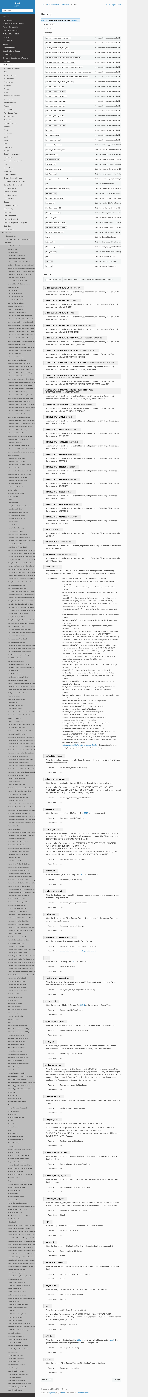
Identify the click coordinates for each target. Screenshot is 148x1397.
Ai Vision (7, 89)
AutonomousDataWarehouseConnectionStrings (21, 347)
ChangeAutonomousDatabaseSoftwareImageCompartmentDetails (21, 550)
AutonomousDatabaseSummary (17, 430)
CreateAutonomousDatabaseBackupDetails (21, 753)
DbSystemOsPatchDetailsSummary (18, 1158)
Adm (5, 72)
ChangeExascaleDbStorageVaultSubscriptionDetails (21, 610)
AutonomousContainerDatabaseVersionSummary (21, 341)
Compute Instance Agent (13, 185)
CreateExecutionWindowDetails (17, 908)
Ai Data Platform (10, 75)
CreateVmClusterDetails (15, 997)
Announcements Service (12, 96)
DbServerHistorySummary (15, 1136)
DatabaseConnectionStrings (16, 1041)
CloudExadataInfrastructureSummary (19, 664)
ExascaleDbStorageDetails (15, 1336)
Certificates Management (13, 161)
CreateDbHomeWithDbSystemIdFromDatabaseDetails (21, 883)
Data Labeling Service (11, 219)
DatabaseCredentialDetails (16, 1044)
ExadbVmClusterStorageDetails (17, 1314)
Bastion (6, 137)
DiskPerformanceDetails (15, 1212)
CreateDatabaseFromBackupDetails (18, 842)
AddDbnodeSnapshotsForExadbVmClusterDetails (21, 265)
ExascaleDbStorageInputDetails (17, 1339)
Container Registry (10, 195)
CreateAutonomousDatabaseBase (18, 756)
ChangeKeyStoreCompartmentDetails (19, 613)
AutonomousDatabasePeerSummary (19, 414)
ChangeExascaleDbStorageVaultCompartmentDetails (21, 607)
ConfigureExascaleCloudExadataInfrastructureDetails (21, 686)
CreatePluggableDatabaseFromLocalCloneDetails (21, 956)
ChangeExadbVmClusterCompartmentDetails (21, 601)
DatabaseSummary (13, 1067)
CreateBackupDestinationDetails (17, 778)
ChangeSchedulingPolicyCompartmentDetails (21, 623)
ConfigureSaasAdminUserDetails (17, 693)
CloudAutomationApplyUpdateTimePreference (21, 632)
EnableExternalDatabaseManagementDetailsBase (21, 1238)
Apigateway (8, 106)
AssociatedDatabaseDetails (16, 296)
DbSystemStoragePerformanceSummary (20, 1174)
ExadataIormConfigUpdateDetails (18, 1304)
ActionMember (12, 249)
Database (7, 233)
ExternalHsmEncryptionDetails (17, 1387)
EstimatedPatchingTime (15, 1279)
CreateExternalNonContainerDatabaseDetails (21, 927)
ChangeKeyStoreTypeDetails (16, 616)
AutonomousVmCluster (15, 468)
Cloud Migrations (10, 175)
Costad (6, 202)
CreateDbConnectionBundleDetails (18, 854)
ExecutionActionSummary (16, 1358)
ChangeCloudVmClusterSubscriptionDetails (21, 582)
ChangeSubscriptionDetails (16, 626)
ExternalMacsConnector (15, 1390)
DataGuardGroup (13, 1013)
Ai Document (9, 79)
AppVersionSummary (14, 287)
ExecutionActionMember (15, 1355)
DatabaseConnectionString (16, 1035)
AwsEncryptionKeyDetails (15, 487)
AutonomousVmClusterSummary (18, 477)
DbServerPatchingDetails (15, 1139)
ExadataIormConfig (13, 1301)
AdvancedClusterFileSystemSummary (19, 284)
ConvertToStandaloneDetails (16, 727)
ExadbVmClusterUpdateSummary (18, 1330)
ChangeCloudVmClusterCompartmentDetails (21, 578)
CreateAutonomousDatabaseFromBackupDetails (21, 765)
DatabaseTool (12, 1070)
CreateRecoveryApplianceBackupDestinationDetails (21, 971)
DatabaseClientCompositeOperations (18, 239)
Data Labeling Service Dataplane (15, 223)
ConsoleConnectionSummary (17, 699)
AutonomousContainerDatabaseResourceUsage (21, 334)
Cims (6, 164)
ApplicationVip (12, 290)
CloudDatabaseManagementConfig (18, 655)
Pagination (6, 61)
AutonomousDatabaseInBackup (17, 391)
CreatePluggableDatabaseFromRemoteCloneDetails (21, 962)
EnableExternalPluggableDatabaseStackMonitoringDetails (21, 1263)
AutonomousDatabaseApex (16, 357)
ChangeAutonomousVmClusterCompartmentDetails (21, 556)
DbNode (10, 1120)
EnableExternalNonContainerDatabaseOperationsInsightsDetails (21, 1250)
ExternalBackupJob (13, 1368)
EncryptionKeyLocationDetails (17, 1269)
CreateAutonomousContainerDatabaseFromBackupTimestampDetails (21, 750)
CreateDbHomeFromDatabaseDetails (19, 870)
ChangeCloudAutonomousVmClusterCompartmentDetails (21, 563)
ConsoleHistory (12, 702)
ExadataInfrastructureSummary (17, 1295)
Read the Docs (83, 1393)
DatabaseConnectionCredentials (17, 1025)
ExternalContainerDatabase (16, 1371)
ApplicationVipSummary (15, 293)
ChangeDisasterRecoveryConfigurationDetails (21, 594)
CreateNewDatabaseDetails (16, 943)
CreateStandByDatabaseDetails (17, 990)
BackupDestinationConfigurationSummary (21, 506)
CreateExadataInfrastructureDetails (18, 895)
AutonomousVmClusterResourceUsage (19, 474)
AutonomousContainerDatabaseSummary (20, 338)
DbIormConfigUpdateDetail (16, 1117)
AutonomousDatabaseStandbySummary (20, 426)
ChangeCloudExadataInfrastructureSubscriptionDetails (21, 575)
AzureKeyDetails (13, 496)
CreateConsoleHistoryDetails (16, 800)
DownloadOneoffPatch (15, 1219)
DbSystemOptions (13, 1152)
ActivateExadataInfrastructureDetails (19, 261)
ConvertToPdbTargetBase (15, 721)
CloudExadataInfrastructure (16, 661)
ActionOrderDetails (13, 252)
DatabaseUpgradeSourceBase (17, 1079)
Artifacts (7, 127)
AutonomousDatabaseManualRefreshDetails (21, 407)
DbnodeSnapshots (13, 1200)
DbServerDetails (12, 1133)
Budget (6, 150)
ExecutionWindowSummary (16, 1364)
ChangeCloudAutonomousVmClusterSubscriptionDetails (21, 566)
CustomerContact (13, 1000)
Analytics (7, 92)
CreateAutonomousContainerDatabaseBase (21, 737)
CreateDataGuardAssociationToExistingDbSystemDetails (21, 816)
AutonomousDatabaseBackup (17, 360)
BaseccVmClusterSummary (16, 528)
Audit (6, 130)
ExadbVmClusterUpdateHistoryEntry (19, 1323)
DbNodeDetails (12, 1124)
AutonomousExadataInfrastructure (18, 445)
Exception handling (9, 48)
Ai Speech (7, 85)
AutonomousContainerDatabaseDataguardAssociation (21, 331)
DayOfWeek (11, 1092)
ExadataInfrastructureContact (17, 1291)
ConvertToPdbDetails (14, 718)
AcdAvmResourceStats (15, 246)
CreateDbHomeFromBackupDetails (18, 867)
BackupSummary (13, 521)
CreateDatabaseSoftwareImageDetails (19, 851)
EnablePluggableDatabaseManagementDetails (21, 1266)
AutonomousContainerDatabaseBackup (20, 315)
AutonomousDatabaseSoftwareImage (19, 417)
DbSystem (11, 1146)
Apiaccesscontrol (10, 103)
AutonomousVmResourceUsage (17, 480)
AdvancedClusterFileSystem (16, 277)
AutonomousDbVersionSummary (18, 439)
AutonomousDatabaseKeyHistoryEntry (19, 401)
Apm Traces (8, 120)
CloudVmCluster (13, 670)
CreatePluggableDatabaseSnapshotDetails (20, 968)
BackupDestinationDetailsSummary (18, 512)
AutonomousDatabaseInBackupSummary (20, 398)
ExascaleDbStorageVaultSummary (18, 1345)
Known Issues (7, 41)
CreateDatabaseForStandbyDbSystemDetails (21, 832)
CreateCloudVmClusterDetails (17, 794)
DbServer (10, 1130)
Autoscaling (8, 133)
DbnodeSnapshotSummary (16, 1196)
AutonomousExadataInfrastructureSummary (21, 452)
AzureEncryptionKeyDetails (16, 493)
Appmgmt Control (10, 123)
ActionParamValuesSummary (16, 258)
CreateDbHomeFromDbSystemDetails (19, 873)
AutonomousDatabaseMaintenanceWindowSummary (21, 404)
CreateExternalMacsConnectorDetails (19, 924)
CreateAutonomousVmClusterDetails (19, 775)
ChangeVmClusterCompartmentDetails (19, 629)
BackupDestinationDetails (15, 509)
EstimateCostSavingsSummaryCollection (20, 1276)
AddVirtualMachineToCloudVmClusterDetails (21, 271)
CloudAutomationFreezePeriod (17, 635)
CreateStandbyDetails (14, 994)
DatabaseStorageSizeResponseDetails (19, 1063)
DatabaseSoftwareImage (15, 1051)
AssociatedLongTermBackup (16, 300)
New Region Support (10, 30)
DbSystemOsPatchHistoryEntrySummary (20, 1168)
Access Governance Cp (12, 68)
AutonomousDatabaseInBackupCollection (20, 395)
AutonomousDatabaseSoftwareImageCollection (21, 420)
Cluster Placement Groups (13, 178)
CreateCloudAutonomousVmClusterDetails (21, 788)
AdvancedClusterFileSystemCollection (19, 281)
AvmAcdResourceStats (15, 483)
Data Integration (10, 216)
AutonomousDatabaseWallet (16, 433)
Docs (43, 5)
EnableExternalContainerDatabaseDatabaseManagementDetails (21, 1231)
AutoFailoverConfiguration (16, 306)
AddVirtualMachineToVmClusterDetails (19, 274)
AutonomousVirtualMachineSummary (19, 464)
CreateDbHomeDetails (14, 860)
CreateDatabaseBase (14, 826)
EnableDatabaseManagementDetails (19, 1228)
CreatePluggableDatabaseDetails (17, 952)
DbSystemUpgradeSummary (16, 1187)
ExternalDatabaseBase (14, 1377)
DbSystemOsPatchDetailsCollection (18, 1155)
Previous (47, 1380)
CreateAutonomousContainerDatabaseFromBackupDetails (21, 746)
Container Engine (10, 188)
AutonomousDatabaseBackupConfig (19, 363)
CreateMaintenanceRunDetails (17, 937)
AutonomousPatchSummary (16, 458)
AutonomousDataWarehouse (16, 344)
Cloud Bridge (8, 168)
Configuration (7, 20)
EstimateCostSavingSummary (16, 1273)
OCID (85, 813)
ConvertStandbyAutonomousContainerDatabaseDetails (21, 712)
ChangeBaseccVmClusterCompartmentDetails (21, 559)
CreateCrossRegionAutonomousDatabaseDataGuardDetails (21, 803)
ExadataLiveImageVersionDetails (17, 1307)
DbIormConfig (12, 1114)
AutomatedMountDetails (15, 309)
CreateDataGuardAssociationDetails (18, 813)
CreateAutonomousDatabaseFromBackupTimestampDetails (21, 769)
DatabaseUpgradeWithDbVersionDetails (20, 1089)
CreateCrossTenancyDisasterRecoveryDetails (21, 810)
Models (8, 243)
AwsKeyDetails (12, 490)
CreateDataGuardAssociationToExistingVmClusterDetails (21, 819)
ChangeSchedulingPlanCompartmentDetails (21, 620)
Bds (5, 144)
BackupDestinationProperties (16, 515)
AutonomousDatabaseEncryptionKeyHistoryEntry (21, 388)
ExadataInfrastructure (14, 1288)
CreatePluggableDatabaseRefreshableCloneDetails (21, 965)
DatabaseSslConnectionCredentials (18, 1057)
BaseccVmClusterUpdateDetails (17, 534)
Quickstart (6, 37)
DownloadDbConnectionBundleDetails (20, 1215)
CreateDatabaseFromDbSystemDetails (19, 848)
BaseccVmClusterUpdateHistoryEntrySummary (21, 540)
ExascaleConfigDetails (14, 1333)
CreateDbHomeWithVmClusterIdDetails (19, 886)
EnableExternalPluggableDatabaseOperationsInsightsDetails (21, 1260)
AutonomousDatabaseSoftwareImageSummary (21, 423)
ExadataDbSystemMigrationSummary (19, 1285)
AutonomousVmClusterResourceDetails (20, 471)
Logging (5, 44)
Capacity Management (12, 154)
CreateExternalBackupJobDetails (18, 911)
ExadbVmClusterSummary (15, 1317)
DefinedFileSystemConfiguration (18, 1203)
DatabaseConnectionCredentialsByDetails (20, 1029)
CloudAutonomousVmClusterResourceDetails (21, 645)
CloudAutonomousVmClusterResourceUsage (21, 648)
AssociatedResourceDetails (16, 303)
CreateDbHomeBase (14, 857)
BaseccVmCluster (13, 525)
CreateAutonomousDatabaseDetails (18, 762)
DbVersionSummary (14, 1190)
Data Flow (7, 212)
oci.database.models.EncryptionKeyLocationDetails (78, 951)
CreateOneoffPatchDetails (16, 946)
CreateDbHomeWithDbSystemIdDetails (20, 876)
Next (116, 1380)
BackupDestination (13, 502)
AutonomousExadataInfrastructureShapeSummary (21, 448)
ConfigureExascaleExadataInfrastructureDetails (21, 689)
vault (112, 1340)
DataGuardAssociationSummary (17, 1009)
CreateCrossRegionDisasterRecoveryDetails (21, 807)
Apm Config (8, 109)
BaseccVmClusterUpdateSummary (18, 544)
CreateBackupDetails (14, 781)
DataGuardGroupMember (15, 1016)
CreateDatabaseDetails (14, 829)
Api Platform (8, 99)
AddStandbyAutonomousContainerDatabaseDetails (21, 268)
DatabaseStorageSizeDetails (16, 1060)
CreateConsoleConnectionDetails (18, 797)
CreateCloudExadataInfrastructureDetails (20, 791)
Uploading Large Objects (11, 51)
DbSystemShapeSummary (15, 1171)
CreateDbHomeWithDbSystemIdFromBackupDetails (21, 880)
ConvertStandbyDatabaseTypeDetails (19, 715)
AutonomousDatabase (14, 353)
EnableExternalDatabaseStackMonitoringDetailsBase (21, 1244)
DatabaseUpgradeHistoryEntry (17, 1073)
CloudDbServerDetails (14, 658)
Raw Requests (8, 54)
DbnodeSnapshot (13, 1193)
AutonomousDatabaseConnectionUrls (19, 376)
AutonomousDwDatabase (15, 442)
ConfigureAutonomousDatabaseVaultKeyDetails (21, 683)
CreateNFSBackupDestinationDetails (19, 940)
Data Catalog (8, 209)
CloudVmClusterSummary (15, 674)
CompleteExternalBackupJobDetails (18, 677)
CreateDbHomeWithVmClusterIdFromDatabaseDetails (21, 892)
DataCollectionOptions (15, 1003)
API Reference (8, 65)
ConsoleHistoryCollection (15, 705)
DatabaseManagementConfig (16, 1047)
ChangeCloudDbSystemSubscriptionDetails (21, 569)
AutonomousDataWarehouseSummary (19, 350)
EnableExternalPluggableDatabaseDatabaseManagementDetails (21, 1257)
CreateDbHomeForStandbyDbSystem (19, 864)
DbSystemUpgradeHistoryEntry (17, 1181)
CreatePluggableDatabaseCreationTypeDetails (21, 949)
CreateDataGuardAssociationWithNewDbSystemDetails (21, 822)
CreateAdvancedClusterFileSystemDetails (20, 731)
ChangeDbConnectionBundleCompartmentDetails (21, 591)
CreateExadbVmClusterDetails (17, 899)
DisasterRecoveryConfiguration (17, 1209)
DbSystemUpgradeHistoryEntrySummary (20, 1184)
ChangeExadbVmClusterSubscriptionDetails (21, 604)
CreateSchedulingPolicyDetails (17, 984)
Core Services (9, 198)
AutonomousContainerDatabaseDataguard (21, 328)
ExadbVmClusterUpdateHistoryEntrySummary (21, 1326)
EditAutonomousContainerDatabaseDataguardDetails (21, 1225)
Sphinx (52, 1393)
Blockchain (8, 147)
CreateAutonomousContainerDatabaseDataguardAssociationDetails (21, 740)
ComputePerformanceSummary (17, 680)
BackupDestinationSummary (16, 518)
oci (18, 3)
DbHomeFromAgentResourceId (17, 1108)
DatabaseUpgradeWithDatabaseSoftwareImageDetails (21, 1082)
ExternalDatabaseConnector (16, 1380)
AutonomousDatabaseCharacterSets (19, 369)
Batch (6, 140)
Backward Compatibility (11, 34)
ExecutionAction (13, 1352)
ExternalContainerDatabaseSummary (19, 1374)
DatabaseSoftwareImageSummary (18, 1054)
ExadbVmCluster (13, 1311)
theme (63, 1393)
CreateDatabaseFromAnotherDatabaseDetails (21, 835)
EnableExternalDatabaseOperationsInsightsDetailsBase (21, 1241)
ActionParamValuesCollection (17, 255)
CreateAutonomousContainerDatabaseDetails (21, 743)
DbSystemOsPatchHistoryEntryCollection (20, 1165)
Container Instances (11, 192)
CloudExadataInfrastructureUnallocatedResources (21, 667)
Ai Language (8, 82)
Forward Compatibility (10, 27)
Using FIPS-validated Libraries (13, 24)
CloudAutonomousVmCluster (16, 642)
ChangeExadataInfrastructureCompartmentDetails (21, 597)
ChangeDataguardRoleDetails (17, 588)
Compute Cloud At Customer (14, 181)
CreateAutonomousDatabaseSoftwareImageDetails (21, 772)
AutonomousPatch (13, 455)
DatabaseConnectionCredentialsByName (20, 1032)
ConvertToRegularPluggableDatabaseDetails (21, 724)
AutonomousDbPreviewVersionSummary (20, 436)
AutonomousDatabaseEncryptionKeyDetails (21, 385)
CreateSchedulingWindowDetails (18, 987)
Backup (10, 499)
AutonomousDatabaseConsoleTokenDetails (21, 379)
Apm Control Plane (10, 113)
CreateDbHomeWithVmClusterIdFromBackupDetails (21, 889)
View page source (113, 5)
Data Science (8, 229)
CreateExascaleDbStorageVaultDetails (19, 902)
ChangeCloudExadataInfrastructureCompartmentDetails (21, 572)
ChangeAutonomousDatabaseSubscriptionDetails (21, 553)
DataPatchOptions (13, 1019)
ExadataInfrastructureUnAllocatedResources (21, 1298)
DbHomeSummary (13, 1111)
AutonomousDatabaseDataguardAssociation (21, 382)
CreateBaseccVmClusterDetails (17, 784)
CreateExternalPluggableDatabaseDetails (20, 930)
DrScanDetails (12, 1222)
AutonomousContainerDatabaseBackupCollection (21, 319)
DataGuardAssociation (14, 1006)
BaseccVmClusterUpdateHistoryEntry (19, 537)
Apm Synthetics (9, 116)
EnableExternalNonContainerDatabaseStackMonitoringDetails (21, 1254)
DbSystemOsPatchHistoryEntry (17, 1162)
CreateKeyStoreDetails (14, 933)
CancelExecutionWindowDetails (17, 547)
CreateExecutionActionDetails (17, 905)
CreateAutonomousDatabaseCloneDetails (20, 759)
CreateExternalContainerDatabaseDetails (20, 914)
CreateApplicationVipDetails (16, 734)
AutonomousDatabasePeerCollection (19, 410)
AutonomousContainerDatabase (17, 312)
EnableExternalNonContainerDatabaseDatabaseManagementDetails (21, 1247)
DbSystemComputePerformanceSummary (20, 1149)
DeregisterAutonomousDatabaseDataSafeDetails (21, 1206)
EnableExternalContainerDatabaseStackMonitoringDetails (21, 1234)
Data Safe (7, 226)
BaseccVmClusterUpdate (15, 531)
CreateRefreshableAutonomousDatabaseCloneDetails (21, 975)
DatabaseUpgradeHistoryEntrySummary (20, 1076)
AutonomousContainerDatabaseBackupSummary (21, 325)
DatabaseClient (11, 236)
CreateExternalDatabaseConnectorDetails (20, 917)
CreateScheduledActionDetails (17, 978)
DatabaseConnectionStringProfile (18, 1038)
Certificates (8, 157)
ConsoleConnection (14, 696)
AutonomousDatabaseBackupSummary (20, 366)
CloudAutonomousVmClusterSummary (19, 651)
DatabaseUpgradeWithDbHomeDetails (19, 1086)
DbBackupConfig (13, 1095)
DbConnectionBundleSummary (17, 1101)
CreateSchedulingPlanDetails (16, 981)
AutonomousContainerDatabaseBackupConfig (21, 322)
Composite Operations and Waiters (15, 58)
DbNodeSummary (13, 1127)
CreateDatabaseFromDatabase (17, 845)
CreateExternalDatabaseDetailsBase (18, 921)
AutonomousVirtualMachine (16, 461)
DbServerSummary (13, 1143)
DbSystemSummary (14, 1177)
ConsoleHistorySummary (15, 708)
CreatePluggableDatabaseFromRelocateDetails (21, 959)
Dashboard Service (10, 205)
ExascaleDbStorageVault (15, 1342)
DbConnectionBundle (14, 1098)
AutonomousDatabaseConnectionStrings (20, 373)
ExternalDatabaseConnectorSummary (19, 1383)
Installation (7, 17)
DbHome (10, 1104)
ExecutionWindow (13, 1361)
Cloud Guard (8, 171)
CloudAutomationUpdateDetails (17, 639)
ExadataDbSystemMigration (16, 1282)
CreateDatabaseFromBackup (16, 838)
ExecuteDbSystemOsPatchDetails (18, 1349)
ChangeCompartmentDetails (16, 585)
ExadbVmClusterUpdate (15, 1320)
